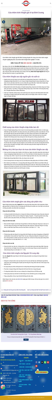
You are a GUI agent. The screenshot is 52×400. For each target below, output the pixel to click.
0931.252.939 (7, 378)
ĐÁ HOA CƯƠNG (23, 384)
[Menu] (2, 3)
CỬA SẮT (21, 360)
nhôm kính (20, 279)
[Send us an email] (42, 362)
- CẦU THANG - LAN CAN (24, 364)
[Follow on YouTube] (36, 366)
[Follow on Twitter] (39, 362)
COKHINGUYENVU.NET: (26, 295)
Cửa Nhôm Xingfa (26, 10)
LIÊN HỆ (26, 339)
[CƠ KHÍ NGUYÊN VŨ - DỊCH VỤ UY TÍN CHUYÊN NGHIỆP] (26, 3)
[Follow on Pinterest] (48, 362)
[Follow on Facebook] (36, 362)
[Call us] (45, 362)
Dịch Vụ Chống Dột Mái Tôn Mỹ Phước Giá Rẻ (38, 290)
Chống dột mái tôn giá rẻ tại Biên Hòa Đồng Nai (14, 290)
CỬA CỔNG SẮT (28, 360)
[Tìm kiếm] (50, 3)
